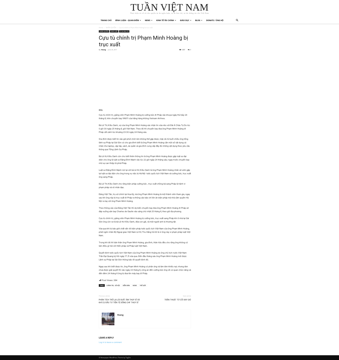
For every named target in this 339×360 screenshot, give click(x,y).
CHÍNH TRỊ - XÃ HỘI (113, 285)
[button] (237, 20)
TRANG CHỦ (106, 20)
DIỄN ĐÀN (126, 285)
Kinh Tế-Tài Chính (165, 20)
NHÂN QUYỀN (111, 27)
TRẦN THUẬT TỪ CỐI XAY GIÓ (177, 300)
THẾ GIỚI (143, 285)
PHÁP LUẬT (114, 31)
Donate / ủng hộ (214, 20)
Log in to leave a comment (110, 342)
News (147, 20)
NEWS (135, 285)
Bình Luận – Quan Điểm (127, 20)
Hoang (103, 50)
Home (101, 27)
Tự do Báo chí (124, 31)
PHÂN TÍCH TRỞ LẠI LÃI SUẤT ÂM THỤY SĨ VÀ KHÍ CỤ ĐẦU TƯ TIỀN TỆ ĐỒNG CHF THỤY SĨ (119, 301)
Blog (197, 20)
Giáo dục (184, 20)
